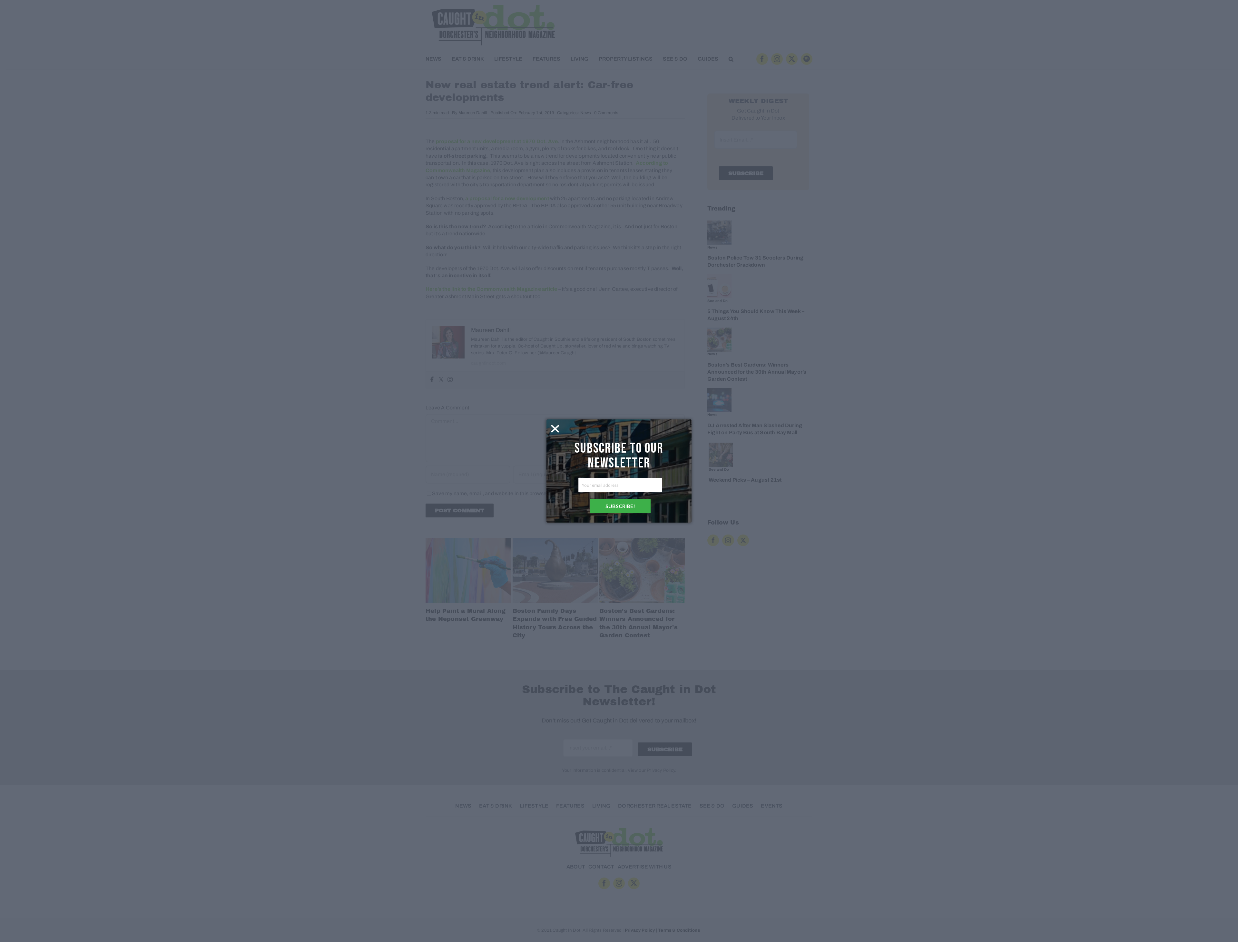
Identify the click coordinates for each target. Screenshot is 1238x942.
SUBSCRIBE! (620, 506)
